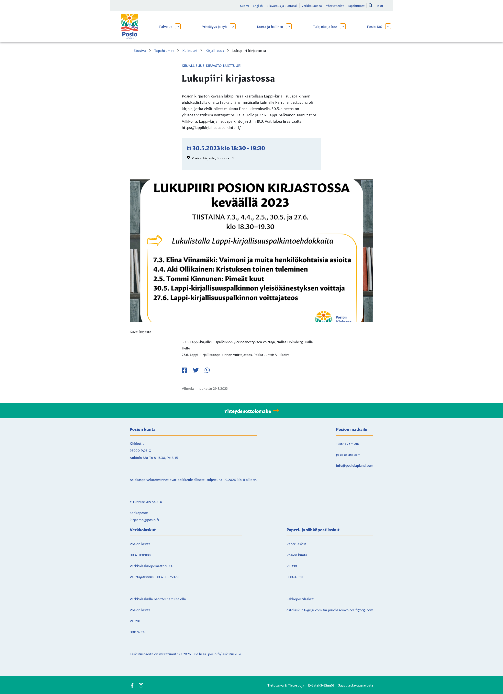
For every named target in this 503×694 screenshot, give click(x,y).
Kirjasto (214, 65)
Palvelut (165, 26)
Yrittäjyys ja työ (214, 26)
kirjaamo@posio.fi (144, 519)
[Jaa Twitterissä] (196, 370)
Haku (379, 5)
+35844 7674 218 (347, 443)
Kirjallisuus (193, 65)
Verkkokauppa (312, 5)
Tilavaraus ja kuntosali (282, 5)
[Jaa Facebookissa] (184, 370)
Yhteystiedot (335, 5)
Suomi (244, 5)
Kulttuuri (232, 65)
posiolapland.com (348, 454)
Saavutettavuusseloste (355, 684)
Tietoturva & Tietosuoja (285, 684)
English (258, 5)
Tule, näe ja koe (325, 26)
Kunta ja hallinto (270, 26)
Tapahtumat (356, 5)
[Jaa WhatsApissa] (207, 370)
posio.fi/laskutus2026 (225, 653)
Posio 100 (374, 26)
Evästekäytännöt (321, 684)
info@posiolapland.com (354, 465)
